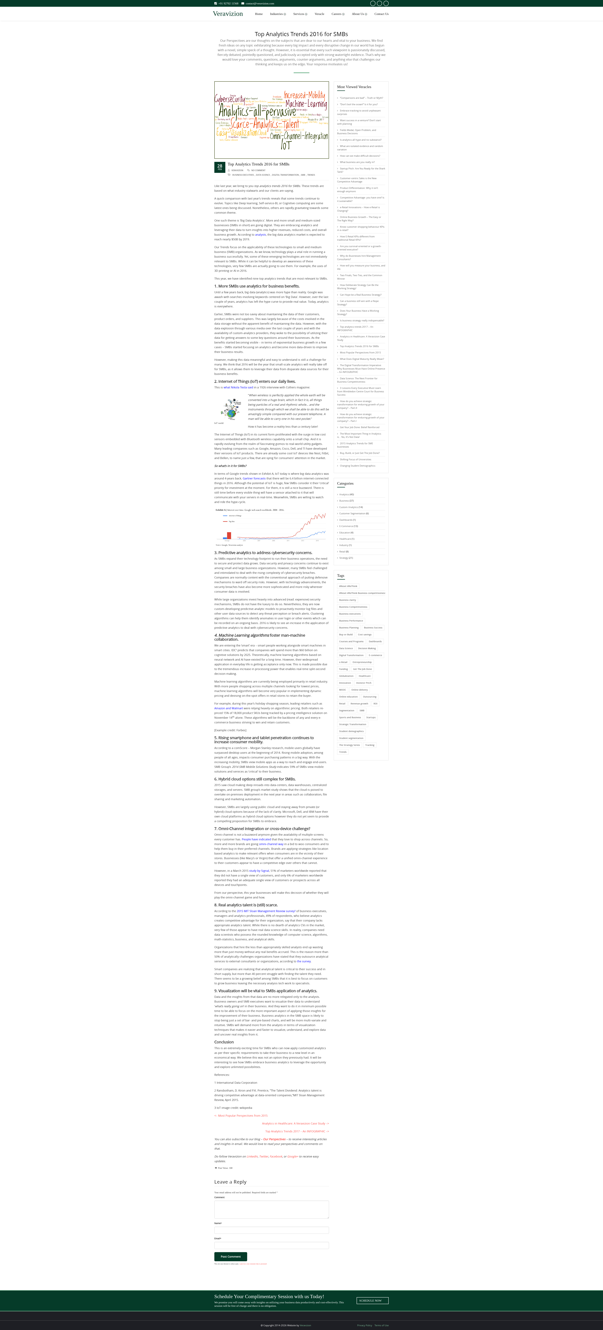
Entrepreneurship (362, 662)
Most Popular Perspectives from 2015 (360, 352)
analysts (260, 234)
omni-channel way (271, 844)
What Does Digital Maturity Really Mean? (362, 358)
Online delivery (359, 689)
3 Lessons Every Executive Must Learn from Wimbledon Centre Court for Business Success (360, 391)
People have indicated (256, 839)
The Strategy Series (349, 744)
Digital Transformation (285, 174)
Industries (276, 14)
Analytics (344, 494)
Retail (342, 551)
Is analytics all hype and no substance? (360, 139)
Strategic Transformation (352, 724)
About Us (358, 14)
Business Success (373, 627)
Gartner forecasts (254, 478)
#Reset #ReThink (348, 586)
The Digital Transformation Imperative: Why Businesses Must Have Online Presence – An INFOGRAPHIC (361, 368)
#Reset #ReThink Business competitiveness (362, 593)
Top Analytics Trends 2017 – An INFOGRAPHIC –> (297, 1131)
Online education (348, 696)
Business (344, 500)
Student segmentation (351, 738)
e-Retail (343, 662)
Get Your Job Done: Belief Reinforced (359, 427)
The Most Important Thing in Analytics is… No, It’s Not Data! (359, 435)
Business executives (243, 174)
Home (259, 14)
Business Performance (351, 620)
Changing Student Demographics (357, 465)
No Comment (258, 170)
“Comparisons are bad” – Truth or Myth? (361, 97)
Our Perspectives (274, 1139)
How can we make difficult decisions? (360, 155)
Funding (343, 669)
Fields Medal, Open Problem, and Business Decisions (356, 131)
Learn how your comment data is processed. (253, 1264)
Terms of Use (382, 1325)
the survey (304, 961)
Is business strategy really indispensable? (362, 320)
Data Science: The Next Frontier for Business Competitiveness (357, 380)
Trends (311, 174)
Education (344, 532)
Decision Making (367, 648)
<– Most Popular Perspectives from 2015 (241, 1115)
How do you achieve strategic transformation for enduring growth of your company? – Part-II (360, 404)
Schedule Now (370, 1300)
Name (218, 1223)
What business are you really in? (357, 162)
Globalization (346, 675)
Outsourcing (369, 696)
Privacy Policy (364, 1325)
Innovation (345, 682)
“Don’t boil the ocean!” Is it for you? (359, 104)
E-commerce (375, 655)
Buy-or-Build (346, 634)
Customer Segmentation (352, 513)
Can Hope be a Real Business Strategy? (360, 294)
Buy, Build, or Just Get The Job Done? (360, 452)
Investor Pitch (363, 682)
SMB (303, 174)
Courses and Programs (351, 641)
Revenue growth (359, 703)
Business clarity (347, 599)
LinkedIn (252, 1156)
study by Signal (259, 871)
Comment (219, 1197)
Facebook (276, 1156)
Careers (336, 14)
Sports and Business (350, 717)
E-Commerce (346, 526)
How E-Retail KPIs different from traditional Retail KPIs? (356, 238)
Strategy (343, 557)
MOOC (342, 689)
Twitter (263, 1156)
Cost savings (365, 634)
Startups (371, 717)
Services (298, 14)
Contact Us (382, 14)
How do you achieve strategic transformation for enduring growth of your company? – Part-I (360, 417)
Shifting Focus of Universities (355, 459)
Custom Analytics (348, 507)
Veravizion (237, 170)
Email (217, 1238)
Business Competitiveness (353, 606)
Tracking (369, 744)
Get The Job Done (362, 669)
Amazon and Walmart (228, 708)
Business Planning (349, 627)
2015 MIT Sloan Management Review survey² (266, 911)
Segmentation (346, 710)
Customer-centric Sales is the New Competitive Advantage (357, 180)
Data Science (263, 174)
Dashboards (345, 519)
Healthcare (345, 538)
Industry (343, 545)
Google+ (292, 1156)
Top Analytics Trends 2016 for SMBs (258, 164)
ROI (375, 703)
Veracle (319, 14)
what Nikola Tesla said (238, 387)
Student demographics (351, 731)
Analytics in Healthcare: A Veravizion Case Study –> (295, 1123)
